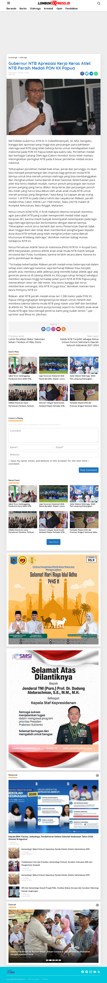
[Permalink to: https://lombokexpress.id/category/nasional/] (97, 775)
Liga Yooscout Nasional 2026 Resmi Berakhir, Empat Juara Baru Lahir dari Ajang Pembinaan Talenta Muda (53, 378)
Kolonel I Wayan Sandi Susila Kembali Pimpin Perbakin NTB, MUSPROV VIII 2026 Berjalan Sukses (52, 404)
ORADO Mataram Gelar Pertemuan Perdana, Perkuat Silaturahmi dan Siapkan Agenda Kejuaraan (22, 404)
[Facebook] (43, 329)
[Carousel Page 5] (59, 960)
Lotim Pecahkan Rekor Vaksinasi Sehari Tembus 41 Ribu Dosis (26, 339)
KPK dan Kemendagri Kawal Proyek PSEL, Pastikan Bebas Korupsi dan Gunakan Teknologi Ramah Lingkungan (60, 889)
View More (53, 542)
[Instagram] (53, 329)
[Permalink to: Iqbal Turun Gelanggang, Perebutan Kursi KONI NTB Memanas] (22, 365)
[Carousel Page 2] (50, 960)
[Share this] (82, 74)
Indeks (45, 979)
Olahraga (11, 74)
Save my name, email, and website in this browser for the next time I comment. (48, 462)
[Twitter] (48, 329)
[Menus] (9, 3)
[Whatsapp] (96, 74)
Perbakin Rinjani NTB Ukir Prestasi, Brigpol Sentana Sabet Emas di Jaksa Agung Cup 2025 (84, 404)
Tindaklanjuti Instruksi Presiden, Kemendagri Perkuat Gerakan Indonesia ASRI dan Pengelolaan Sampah (56, 863)
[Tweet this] (87, 74)
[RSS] (63, 329)
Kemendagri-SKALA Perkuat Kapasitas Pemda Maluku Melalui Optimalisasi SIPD (55, 849)
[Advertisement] (53, 32)
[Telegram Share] (91, 74)
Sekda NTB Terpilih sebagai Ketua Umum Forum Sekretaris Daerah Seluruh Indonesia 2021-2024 (79, 341)
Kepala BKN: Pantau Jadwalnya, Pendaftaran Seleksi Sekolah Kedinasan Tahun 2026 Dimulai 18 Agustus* (50, 838)
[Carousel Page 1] (47, 960)
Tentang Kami (33, 979)
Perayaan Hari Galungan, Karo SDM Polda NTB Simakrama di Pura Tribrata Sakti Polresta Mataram (50, 953)
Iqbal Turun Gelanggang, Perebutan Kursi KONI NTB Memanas (19, 378)
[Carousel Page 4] (56, 960)
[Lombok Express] (54, 2)
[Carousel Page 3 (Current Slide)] (53, 960)
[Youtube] (58, 329)
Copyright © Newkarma (16, 979)
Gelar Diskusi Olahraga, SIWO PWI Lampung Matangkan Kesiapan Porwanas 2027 (82, 378)
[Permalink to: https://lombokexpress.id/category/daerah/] (97, 905)
